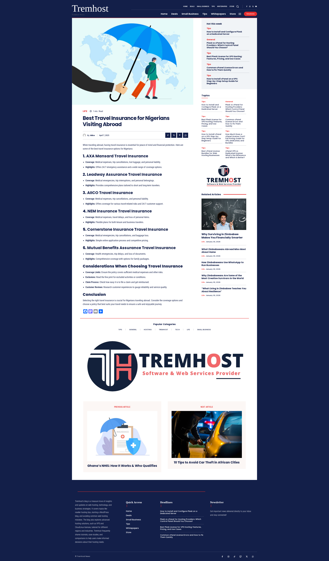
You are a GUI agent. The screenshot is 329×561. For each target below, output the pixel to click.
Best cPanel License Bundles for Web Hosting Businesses (211, 153)
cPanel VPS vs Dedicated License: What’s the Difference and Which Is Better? (235, 154)
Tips (209, 28)
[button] (237, 6)
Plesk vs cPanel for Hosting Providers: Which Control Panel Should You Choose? (222, 45)
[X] (252, 6)
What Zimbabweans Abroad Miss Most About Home (224, 251)
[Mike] (85, 135)
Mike (92, 135)
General (211, 40)
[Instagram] (249, 6)
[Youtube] (256, 6)
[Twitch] (240, 556)
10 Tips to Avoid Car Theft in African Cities (207, 462)
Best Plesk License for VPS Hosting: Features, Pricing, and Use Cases (224, 57)
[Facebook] (246, 6)
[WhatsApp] (185, 135)
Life (85, 111)
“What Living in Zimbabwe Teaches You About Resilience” (224, 290)
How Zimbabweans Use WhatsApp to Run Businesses (223, 264)
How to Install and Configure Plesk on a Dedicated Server (224, 32)
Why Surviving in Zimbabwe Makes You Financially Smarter (222, 235)
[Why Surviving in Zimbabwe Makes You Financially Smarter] (224, 214)
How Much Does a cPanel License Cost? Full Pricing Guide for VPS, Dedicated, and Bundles (235, 138)
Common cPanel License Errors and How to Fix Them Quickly (225, 68)
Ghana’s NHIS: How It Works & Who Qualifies (122, 466)
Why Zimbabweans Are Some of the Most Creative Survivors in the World (223, 277)
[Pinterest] (179, 135)
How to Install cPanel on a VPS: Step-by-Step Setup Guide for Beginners (222, 81)
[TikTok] (234, 556)
